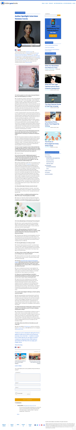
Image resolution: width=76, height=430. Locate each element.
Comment (18, 372)
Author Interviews (51, 166)
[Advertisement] (38, 7)
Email (17, 387)
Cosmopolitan (30, 55)
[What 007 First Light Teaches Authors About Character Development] (53, 79)
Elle (35, 55)
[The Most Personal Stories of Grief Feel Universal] (53, 98)
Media (18, 424)
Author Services (67, 3)
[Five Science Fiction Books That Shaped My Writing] (53, 116)
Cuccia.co (29, 164)
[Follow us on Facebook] (15, 50)
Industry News (50, 159)
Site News (47, 172)
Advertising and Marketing (53, 158)
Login (73, 3)
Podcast (51, 3)
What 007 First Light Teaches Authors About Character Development (52, 86)
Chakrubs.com (27, 326)
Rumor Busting (50, 161)
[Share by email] (20, 347)
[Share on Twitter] (17, 347)
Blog (46, 3)
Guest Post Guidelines (49, 47)
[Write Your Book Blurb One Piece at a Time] (53, 60)
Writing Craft (49, 163)
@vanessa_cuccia (19, 329)
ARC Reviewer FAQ (58, 3)
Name (17, 382)
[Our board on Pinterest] (18, 50)
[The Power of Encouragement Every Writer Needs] (53, 136)
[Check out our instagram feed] (20, 50)
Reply (18, 414)
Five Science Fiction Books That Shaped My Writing (52, 124)
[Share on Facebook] (15, 347)
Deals (43, 3)
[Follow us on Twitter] (17, 50)
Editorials (47, 154)
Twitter (20, 327)
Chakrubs (28, 53)
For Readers (48, 165)
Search (47, 13)
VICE (18, 58)
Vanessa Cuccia (29, 51)
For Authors (48, 156)
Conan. (24, 59)
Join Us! (53, 35)
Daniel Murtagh (28, 62)
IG (24, 327)
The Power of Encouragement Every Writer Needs (52, 143)
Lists (47, 168)
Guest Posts (48, 170)
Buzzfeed (38, 57)
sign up (34, 340)
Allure (38, 55)
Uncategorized (49, 174)
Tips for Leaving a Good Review (51, 45)
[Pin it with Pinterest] (18, 347)
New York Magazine (23, 55)
